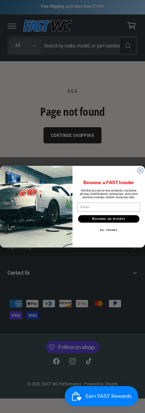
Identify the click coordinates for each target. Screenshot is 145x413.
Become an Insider (108, 218)
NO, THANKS (108, 230)
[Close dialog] (140, 170)
